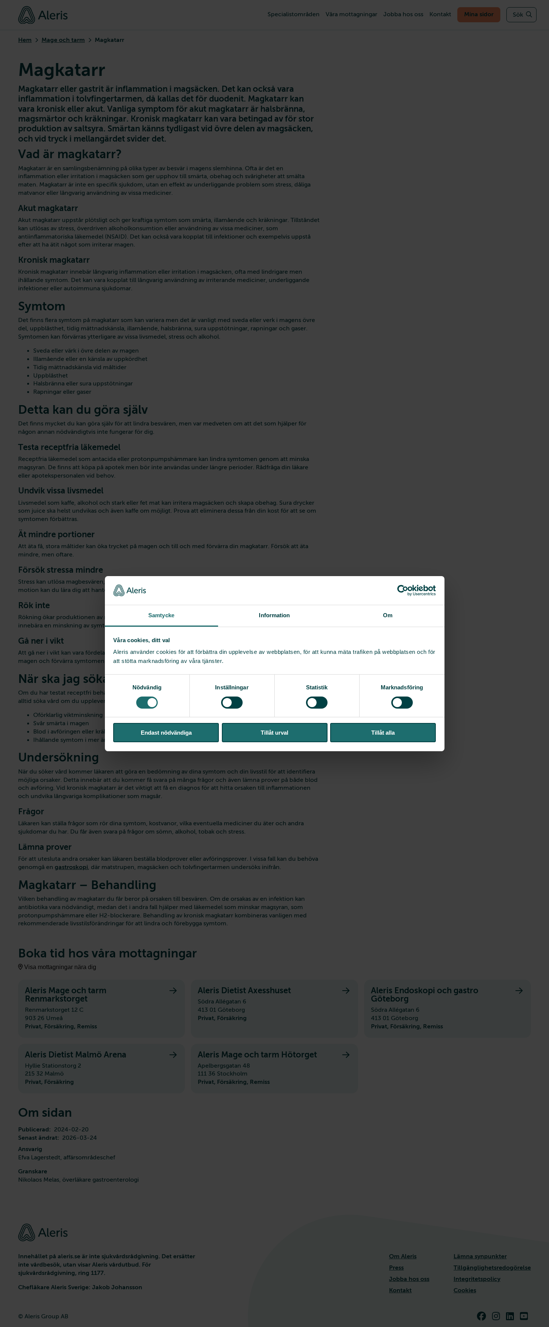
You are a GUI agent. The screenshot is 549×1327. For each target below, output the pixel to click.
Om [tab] (387, 615)
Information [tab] (274, 615)
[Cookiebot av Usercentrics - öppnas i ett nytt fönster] (403, 590)
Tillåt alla (383, 732)
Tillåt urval (274, 732)
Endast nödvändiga (166, 732)
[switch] (232, 703)
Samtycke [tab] (161, 615)
